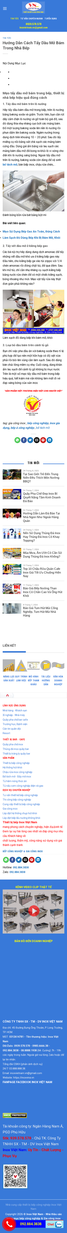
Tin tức (14, 18)
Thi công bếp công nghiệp (17, 799)
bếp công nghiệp (37, 423)
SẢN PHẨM (8, 757)
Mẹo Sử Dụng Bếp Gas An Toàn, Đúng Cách (31, 231)
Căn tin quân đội (12, 728)
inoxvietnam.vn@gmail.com (33, 27)
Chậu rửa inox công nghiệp (17, 772)
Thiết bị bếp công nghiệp (16, 763)
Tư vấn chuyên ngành (31, 18)
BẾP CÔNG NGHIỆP (13, 851)
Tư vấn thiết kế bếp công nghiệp (20, 795)
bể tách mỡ (10, 164)
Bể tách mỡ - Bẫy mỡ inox (17, 776)
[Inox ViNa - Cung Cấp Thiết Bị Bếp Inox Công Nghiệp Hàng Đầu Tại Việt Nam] (33, 7)
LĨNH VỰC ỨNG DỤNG (14, 705)
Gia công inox (10, 808)
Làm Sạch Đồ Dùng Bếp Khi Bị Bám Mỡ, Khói (31, 237)
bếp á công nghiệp (22, 427)
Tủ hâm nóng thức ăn (15, 781)
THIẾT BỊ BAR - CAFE (14, 739)
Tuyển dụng (50, 18)
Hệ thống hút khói (12, 767)
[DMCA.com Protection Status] (15, 1115)
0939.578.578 (33, 24)
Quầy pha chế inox (13, 744)
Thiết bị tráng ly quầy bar (16, 753)
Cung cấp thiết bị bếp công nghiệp (21, 804)
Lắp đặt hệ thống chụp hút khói (20, 813)
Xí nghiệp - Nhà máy (14, 715)
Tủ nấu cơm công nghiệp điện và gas (23, 785)
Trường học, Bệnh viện (15, 724)
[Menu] (5, 8)
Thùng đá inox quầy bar (16, 749)
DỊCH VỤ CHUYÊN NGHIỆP (16, 789)
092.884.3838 (21, 867)
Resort (6, 733)
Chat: (51, 1224)
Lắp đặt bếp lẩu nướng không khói (21, 817)
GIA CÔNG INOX (34, 851)
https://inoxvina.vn (23, 1077)
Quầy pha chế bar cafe (15, 719)
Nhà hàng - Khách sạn (15, 710)
